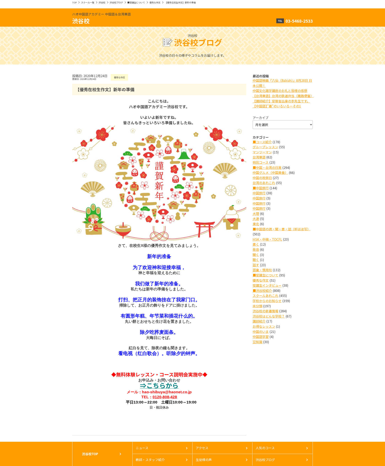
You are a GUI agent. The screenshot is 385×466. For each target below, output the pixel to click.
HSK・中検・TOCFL (267, 239)
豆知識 (257, 341)
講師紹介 (259, 321)
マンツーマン (262, 152)
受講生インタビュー (267, 285)
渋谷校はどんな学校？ (269, 316)
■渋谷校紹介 (262, 290)
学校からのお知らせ (267, 300)
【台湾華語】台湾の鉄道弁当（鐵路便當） (283, 95)
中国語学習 (261, 336)
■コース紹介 (262, 141)
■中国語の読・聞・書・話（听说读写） (281, 229)
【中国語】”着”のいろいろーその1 (277, 106)
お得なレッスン (264, 326)
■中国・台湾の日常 (267, 167)
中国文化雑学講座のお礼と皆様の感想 (280, 90)
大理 (256, 213)
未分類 (257, 306)
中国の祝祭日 (262, 177)
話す (256, 264)
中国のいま (261, 331)
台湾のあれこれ (264, 182)
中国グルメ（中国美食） (270, 172)
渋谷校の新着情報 (265, 311)
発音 (256, 249)
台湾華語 (259, 157)
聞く (256, 254)
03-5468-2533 (299, 20)
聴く (256, 259)
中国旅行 (259, 193)
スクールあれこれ (265, 295)
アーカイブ (260, 117)
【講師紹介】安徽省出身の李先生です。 (281, 101)
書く (256, 244)
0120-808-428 (165, 397)
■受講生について (136, 2)
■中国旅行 (261, 188)
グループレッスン (265, 146)
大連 (256, 218)
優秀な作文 (154, 2)
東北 (256, 223)
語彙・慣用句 (262, 269)
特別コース (260, 162)
